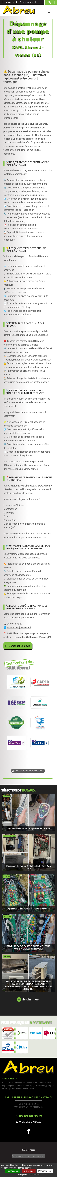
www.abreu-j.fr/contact (19, 627)
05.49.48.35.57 (30, 1116)
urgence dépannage (30, 1122)
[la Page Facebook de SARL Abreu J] (53, 3)
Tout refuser (28, 1171)
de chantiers (31, 999)
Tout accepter (12, 1171)
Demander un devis (19, 645)
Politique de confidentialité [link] (29, 1174)
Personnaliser (44, 1171)
